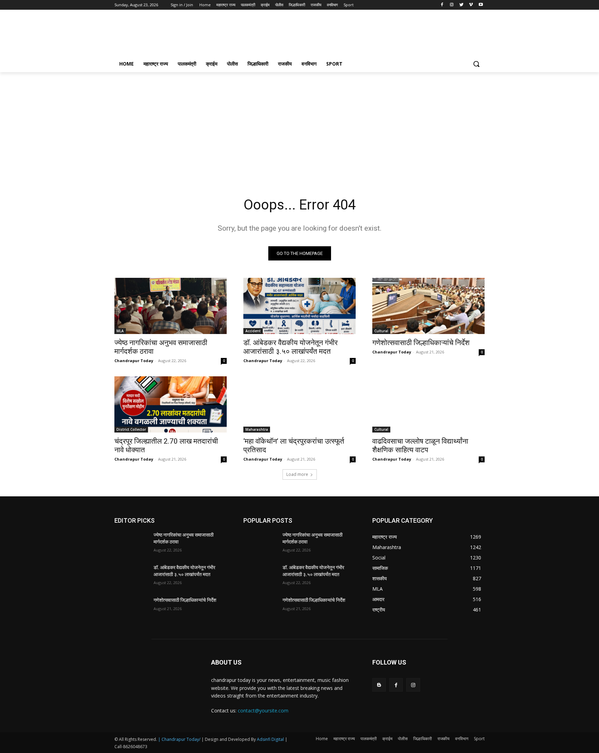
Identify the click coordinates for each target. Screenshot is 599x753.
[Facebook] (442, 5)
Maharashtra (256, 429)
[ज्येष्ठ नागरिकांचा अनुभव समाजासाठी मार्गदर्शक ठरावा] (170, 306)
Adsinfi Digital (271, 739)
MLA (120, 330)
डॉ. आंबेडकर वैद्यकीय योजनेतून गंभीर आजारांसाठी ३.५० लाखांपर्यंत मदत (290, 347)
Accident (253, 330)
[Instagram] (452, 5)
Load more (297, 474)
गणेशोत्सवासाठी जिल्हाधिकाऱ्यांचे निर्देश (421, 343)
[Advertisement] (351, 35)
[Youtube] (481, 5)
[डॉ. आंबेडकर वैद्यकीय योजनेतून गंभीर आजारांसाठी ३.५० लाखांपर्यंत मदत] (299, 306)
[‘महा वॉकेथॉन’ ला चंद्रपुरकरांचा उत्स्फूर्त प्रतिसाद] (299, 404)
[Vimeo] (471, 5)
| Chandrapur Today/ (179, 739)
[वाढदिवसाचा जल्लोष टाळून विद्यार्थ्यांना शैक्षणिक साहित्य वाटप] (428, 404)
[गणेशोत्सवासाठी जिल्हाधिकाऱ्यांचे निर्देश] (428, 306)
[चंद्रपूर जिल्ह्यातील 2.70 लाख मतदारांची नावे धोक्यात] (170, 404)
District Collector (131, 429)
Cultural (381, 330)
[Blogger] (379, 685)
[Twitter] (462, 5)
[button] (476, 63)
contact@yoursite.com (263, 710)
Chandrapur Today (133, 360)
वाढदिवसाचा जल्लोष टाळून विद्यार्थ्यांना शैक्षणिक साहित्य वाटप (420, 445)
